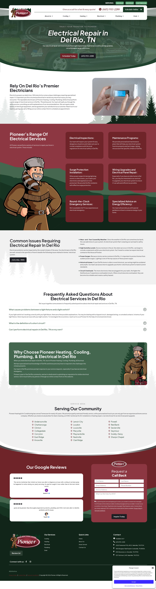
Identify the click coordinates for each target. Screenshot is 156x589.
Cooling (65, 16)
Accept (134, 582)
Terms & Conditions (99, 510)
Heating (82, 16)
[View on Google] (46, 490)
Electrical (100, 16)
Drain (135, 16)
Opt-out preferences (130, 585)
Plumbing (118, 16)
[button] (153, 568)
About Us (48, 16)
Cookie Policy (22, 575)
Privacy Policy (139, 585)
